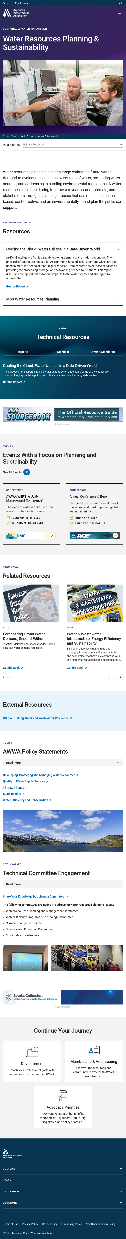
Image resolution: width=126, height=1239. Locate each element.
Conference (14, 490)
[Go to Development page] (32, 1061)
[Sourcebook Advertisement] (63, 414)
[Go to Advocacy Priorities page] (63, 1107)
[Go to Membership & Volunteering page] (94, 1061)
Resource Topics (10, 136)
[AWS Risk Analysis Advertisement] (63, 997)
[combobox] (73, 145)
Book (6, 627)
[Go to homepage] (12, 1153)
